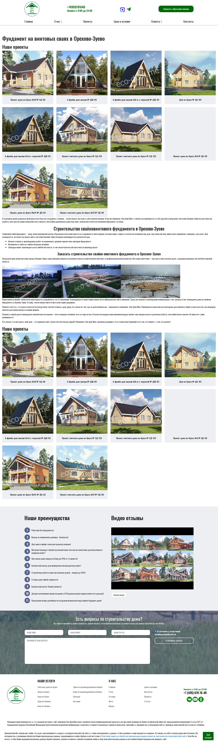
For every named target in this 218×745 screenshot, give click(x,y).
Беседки (76, 696)
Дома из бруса (43, 691)
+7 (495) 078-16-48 (195, 693)
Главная (28, 21)
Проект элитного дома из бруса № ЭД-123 (82, 156)
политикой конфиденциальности (167, 633)
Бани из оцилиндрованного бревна (87, 691)
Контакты (188, 21)
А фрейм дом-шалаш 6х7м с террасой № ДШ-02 (28, 156)
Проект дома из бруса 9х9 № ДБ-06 (190, 156)
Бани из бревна (44, 706)
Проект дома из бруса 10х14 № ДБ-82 (28, 212)
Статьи (147, 701)
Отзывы (112, 696)
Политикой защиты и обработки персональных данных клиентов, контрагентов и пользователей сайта (144, 736)
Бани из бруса (43, 696)
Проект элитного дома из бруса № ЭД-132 (136, 156)
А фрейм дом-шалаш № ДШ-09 (82, 99)
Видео (111, 706)
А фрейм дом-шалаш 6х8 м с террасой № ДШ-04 (136, 99)
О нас (111, 691)
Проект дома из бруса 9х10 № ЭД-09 (28, 99)
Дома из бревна (44, 701)
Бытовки (76, 701)
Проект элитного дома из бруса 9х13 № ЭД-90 (82, 212)
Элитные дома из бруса (47, 687)
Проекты (87, 21)
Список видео (118, 594)
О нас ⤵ (58, 21)
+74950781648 (79, 8)
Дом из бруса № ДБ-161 (190, 99)
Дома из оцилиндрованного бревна (87, 687)
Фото (111, 701)
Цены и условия (122, 21)
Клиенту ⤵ (156, 21)
